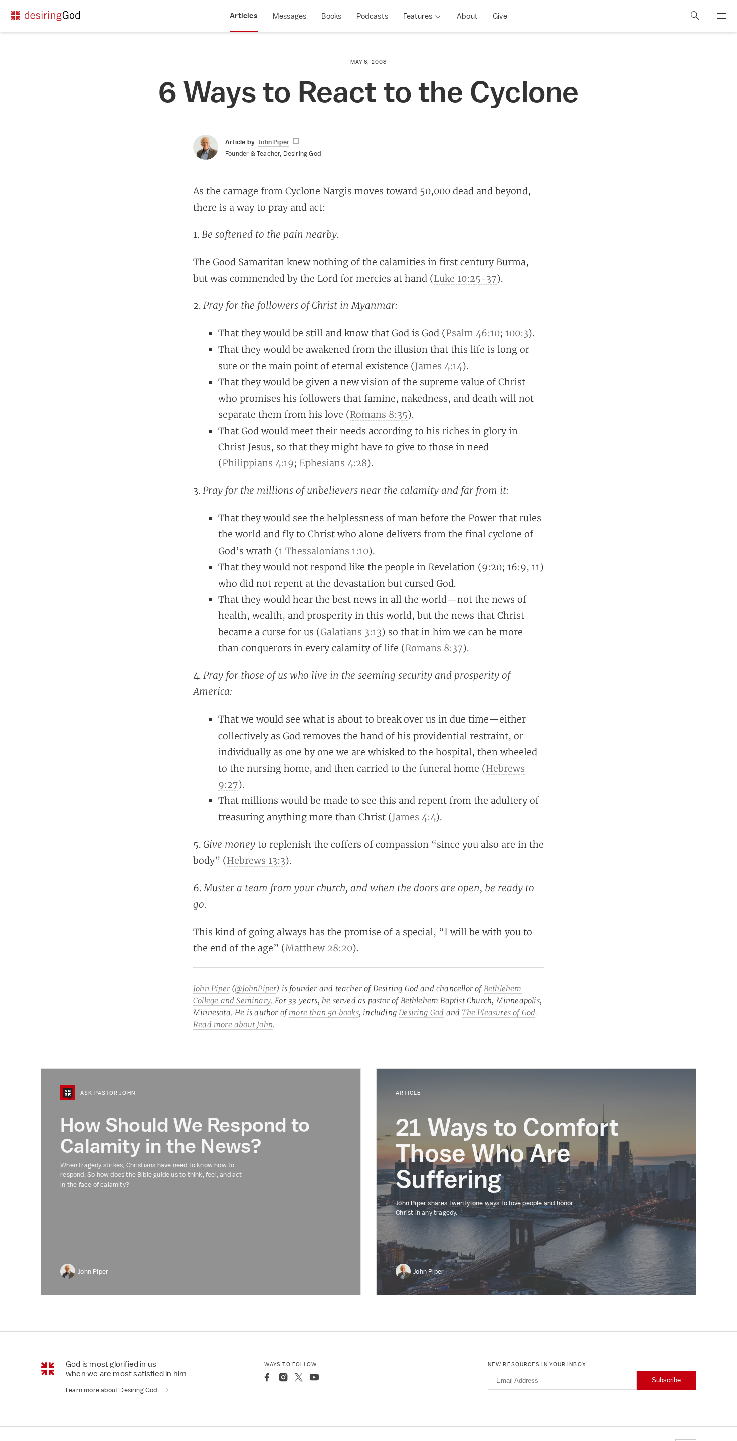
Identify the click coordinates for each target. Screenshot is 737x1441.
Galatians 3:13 (351, 632)
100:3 (516, 333)
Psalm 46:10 (473, 333)
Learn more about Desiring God (112, 1390)
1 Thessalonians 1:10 (323, 551)
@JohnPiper (255, 988)
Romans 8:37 (434, 648)
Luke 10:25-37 (465, 278)
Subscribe (666, 1380)
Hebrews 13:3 (256, 860)
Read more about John (233, 1024)
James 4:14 (438, 365)
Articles (244, 16)
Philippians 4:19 (258, 463)
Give (500, 16)
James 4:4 (414, 817)
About (467, 16)
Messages (290, 16)
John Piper (211, 988)
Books (331, 16)
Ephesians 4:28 (333, 463)
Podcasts (372, 16)
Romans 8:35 (379, 414)
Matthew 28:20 (318, 948)
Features (417, 16)
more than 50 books (324, 1012)
